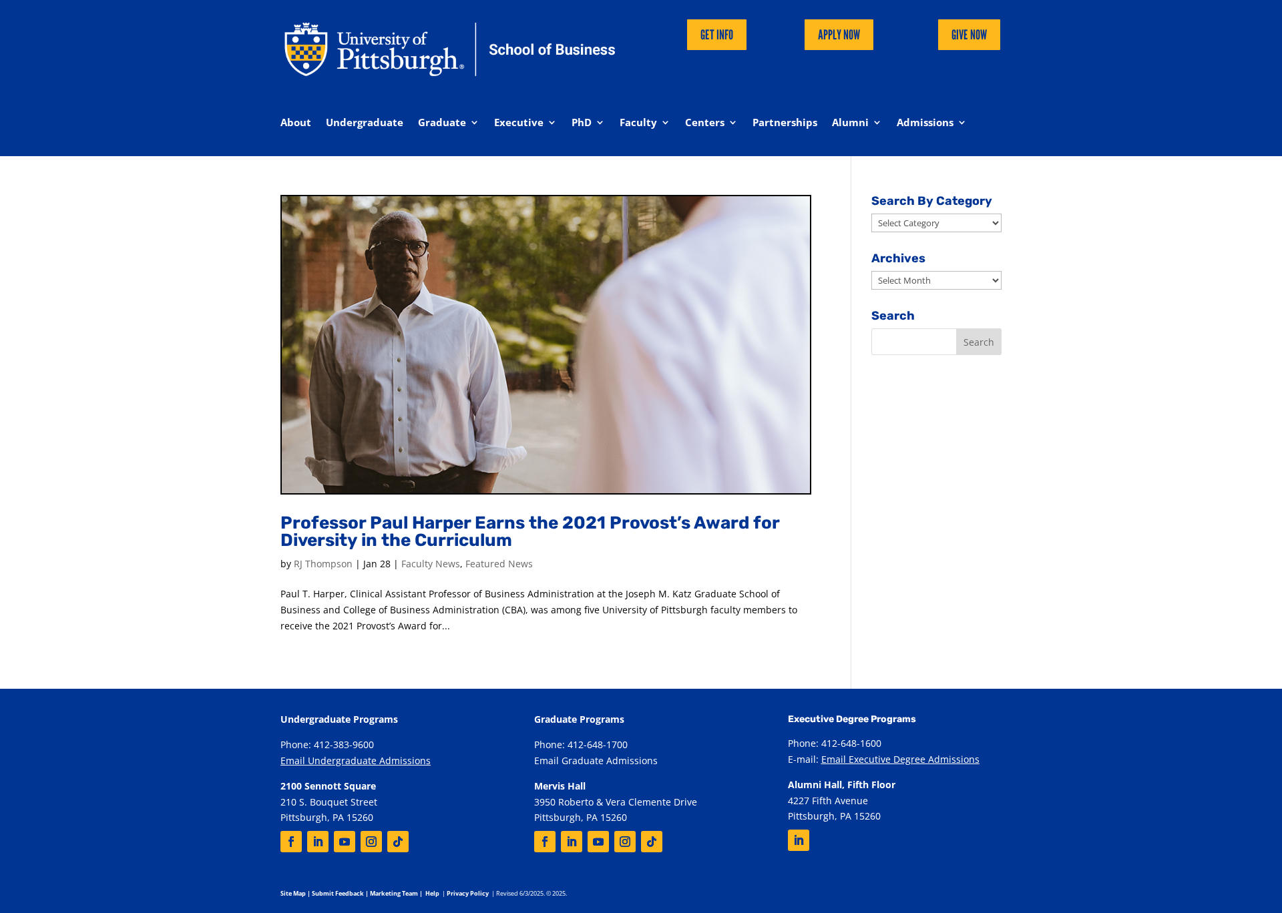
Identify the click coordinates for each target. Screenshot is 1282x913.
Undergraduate (364, 123)
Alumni (850, 123)
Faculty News (430, 563)
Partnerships (785, 123)
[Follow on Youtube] (344, 841)
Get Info (716, 35)
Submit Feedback (338, 893)
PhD (582, 123)
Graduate (442, 123)
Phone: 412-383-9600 (327, 744)
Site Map (293, 893)
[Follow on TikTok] (398, 841)
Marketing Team (394, 893)
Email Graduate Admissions (596, 760)
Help (432, 893)
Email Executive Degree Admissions (900, 759)
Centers (704, 123)
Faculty (638, 123)
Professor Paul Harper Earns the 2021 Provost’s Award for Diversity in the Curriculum (529, 532)
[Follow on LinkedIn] (318, 841)
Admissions (925, 123)
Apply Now (839, 35)
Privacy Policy (468, 893)
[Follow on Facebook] (291, 841)
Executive (519, 123)
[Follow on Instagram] (371, 841)
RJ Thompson (323, 563)
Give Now (969, 35)
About (295, 123)
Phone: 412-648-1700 (581, 744)
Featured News (499, 563)
